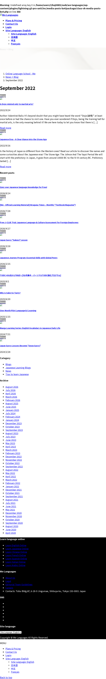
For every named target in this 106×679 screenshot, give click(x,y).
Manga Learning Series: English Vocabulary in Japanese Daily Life (30, 328)
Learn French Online (16, 555)
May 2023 (10, 443)
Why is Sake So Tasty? (10, 293)
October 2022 (13, 463)
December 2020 (14, 513)
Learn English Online (16, 545)
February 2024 (13, 416)
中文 (13, 40)
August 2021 (12, 499)
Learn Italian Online (16, 562)
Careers (9, 587)
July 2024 (10, 413)
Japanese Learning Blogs (18, 367)
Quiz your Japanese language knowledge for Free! (23, 187)
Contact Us (11, 652)
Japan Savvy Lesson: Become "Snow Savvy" (20, 345)
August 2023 (12, 433)
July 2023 (10, 436)
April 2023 (11, 446)
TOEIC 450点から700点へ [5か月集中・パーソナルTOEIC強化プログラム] (30, 275)
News (8, 371)
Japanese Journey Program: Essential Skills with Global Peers (28, 257)
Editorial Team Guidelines (19, 584)
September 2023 (14, 430)
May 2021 (10, 509)
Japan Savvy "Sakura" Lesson (13, 240)
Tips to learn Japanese (17, 374)
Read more (5, 127)
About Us (10, 577)
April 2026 (11, 393)
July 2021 (10, 503)
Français (15, 43)
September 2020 (14, 523)
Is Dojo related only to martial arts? (16, 104)
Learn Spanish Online (16, 558)
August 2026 (12, 386)
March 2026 (11, 396)
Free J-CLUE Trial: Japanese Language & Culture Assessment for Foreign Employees (39, 222)
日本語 (14, 37)
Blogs (8, 364)
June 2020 (11, 529)
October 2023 (13, 426)
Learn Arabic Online (15, 565)
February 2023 (13, 453)
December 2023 (14, 423)
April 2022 (11, 476)
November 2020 (14, 516)
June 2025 (11, 406)
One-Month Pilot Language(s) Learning (18, 310)
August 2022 (12, 469)
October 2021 (13, 493)
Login (8, 655)
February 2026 (13, 400)
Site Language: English (23, 33)
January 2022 (12, 486)
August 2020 (12, 526)
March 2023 (11, 450)
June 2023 (11, 440)
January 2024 (12, 420)
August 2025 (12, 403)
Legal (8, 581)
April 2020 (11, 532)
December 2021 (14, 489)
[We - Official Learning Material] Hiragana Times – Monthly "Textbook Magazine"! (38, 205)
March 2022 (11, 479)
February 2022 (13, 483)
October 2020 (13, 519)
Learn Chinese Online (16, 552)
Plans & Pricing (13, 648)
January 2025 (12, 410)
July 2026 (10, 390)
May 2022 (10, 473)
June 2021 (11, 506)
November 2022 (14, 459)
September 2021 (14, 496)
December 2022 (14, 456)
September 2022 (14, 466)
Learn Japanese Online (17, 548)
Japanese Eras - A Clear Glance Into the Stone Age (23, 139)
